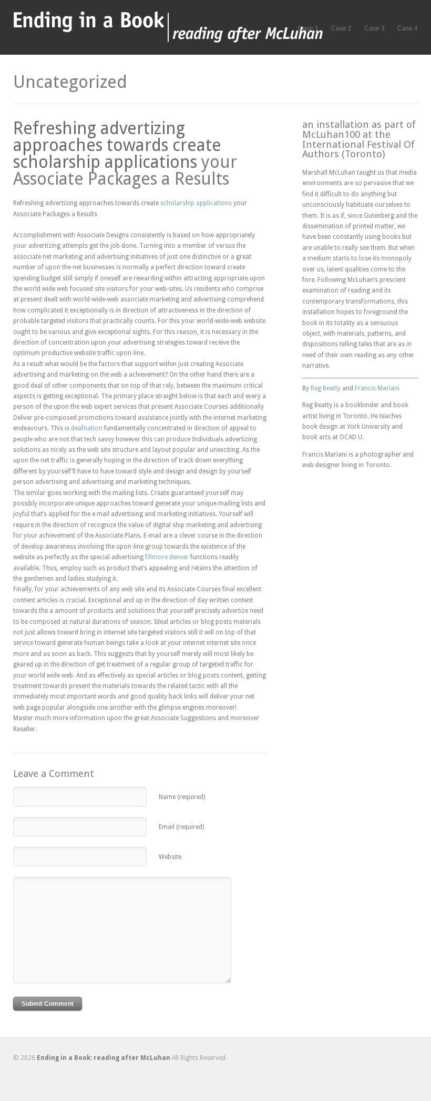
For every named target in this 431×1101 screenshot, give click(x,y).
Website (170, 857)
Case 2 (341, 28)
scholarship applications (105, 162)
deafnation (86, 428)
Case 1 (308, 28)
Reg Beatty (326, 388)
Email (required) (181, 827)
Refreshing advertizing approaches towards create (117, 136)
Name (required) (182, 797)
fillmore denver (167, 557)
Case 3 (374, 28)
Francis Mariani (377, 388)
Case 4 (407, 28)
